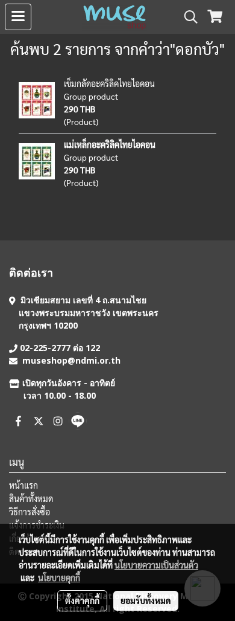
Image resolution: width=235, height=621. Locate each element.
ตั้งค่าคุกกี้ (82, 600)
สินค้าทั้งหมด (31, 498)
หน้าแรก (23, 485)
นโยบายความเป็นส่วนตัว (156, 564)
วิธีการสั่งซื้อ (29, 511)
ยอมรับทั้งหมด (146, 600)
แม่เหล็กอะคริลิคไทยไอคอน (109, 144)
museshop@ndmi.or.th (71, 360)
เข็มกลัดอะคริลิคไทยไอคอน (109, 83)
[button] (187, 17)
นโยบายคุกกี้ (59, 577)
